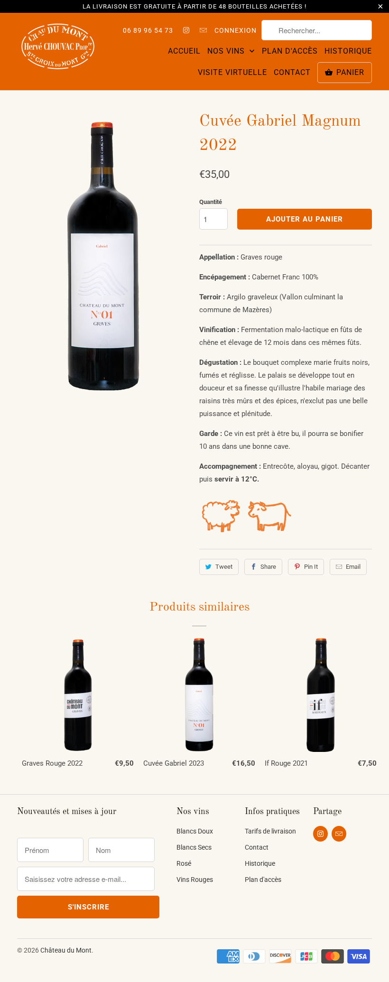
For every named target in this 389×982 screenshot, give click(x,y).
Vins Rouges (194, 879)
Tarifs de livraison (270, 831)
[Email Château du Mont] (203, 30)
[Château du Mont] (58, 47)
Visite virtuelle (232, 72)
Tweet (223, 566)
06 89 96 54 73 (148, 30)
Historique (348, 51)
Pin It (311, 566)
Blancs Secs (194, 847)
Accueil (184, 51)
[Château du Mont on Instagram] (186, 30)
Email (353, 566)
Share (268, 566)
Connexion (235, 30)
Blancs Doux (194, 831)
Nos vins (227, 51)
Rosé (183, 863)
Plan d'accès (290, 51)
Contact (292, 72)
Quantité (210, 201)
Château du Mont (66, 950)
